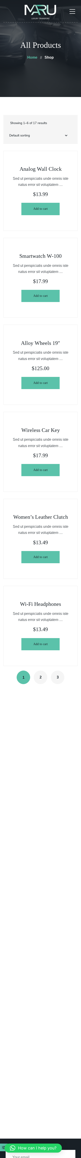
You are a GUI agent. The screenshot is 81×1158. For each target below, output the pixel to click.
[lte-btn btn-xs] (40, 209)
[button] (33, 1148)
